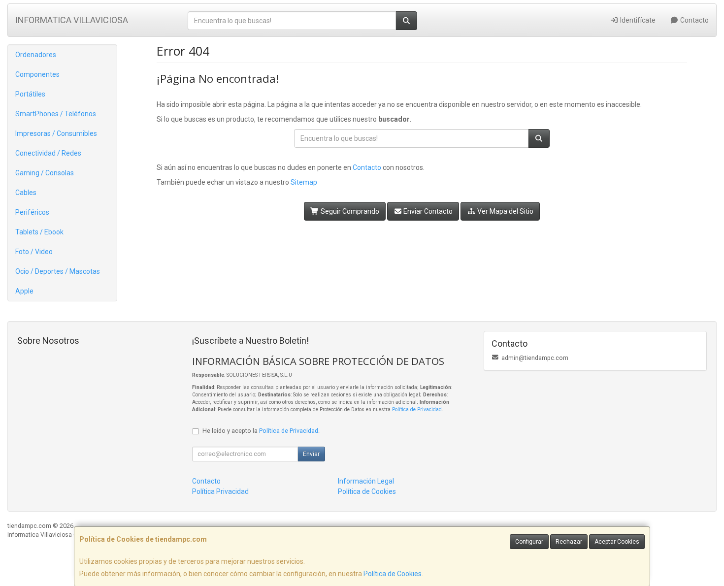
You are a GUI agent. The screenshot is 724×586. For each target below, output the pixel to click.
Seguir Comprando (349, 211)
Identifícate (637, 20)
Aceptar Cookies (616, 541)
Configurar (529, 541)
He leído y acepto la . (261, 430)
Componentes (37, 74)
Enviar (311, 454)
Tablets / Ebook (39, 232)
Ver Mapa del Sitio (504, 211)
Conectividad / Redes (48, 153)
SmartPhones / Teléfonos (55, 114)
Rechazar (569, 541)
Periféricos (32, 212)
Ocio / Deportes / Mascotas (57, 271)
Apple (24, 291)
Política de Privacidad (417, 409)
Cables (25, 192)
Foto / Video (34, 252)
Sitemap (304, 182)
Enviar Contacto (427, 211)
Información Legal (366, 481)
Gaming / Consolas (44, 173)
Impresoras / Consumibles (56, 133)
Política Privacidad (220, 491)
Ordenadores (35, 55)
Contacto (694, 20)
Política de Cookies (392, 574)
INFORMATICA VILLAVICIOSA (71, 20)
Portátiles (30, 94)
